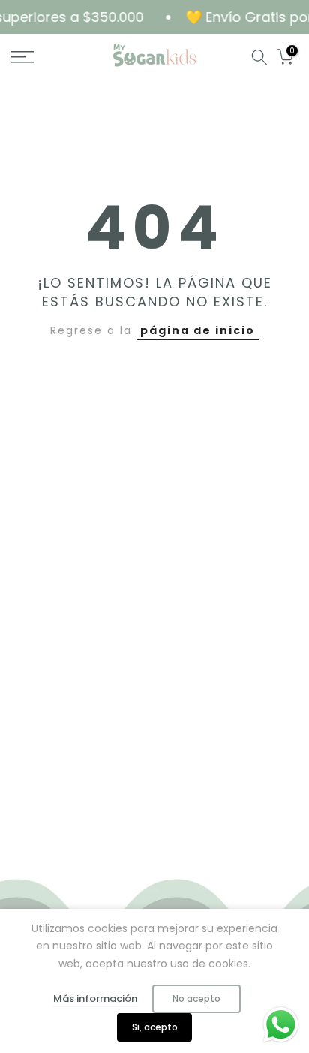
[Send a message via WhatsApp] (281, 1024)
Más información (95, 998)
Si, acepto (155, 1027)
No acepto (196, 998)
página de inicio (197, 330)
